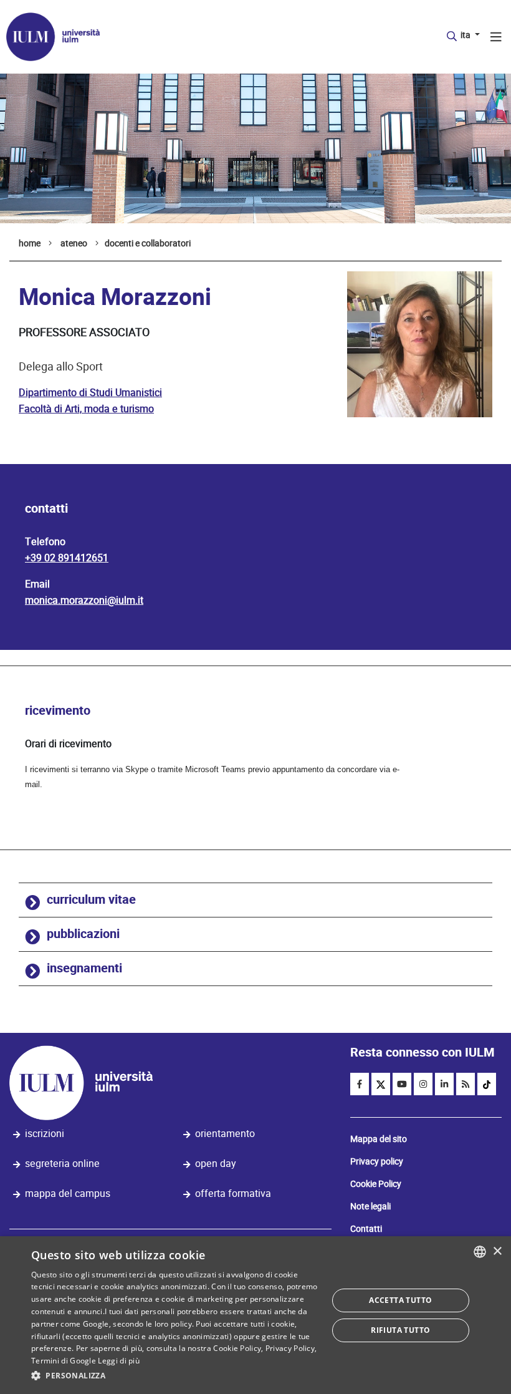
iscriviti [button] (410, 33)
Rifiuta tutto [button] (400, 1330)
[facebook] (359, 1084)
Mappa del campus (67, 1193)
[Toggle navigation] (496, 38)
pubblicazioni (83, 934)
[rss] (465, 1084)
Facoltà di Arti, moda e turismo (86, 409)
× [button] (497, 1251)
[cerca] (452, 36)
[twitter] (380, 1084)
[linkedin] (444, 1084)
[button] (175, 1376)
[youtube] (402, 1084)
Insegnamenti (84, 968)
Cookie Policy (375, 1184)
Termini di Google (63, 1360)
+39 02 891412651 (66, 558)
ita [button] (466, 35)
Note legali (370, 1206)
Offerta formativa (233, 1193)
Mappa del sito (378, 1139)
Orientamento (225, 1133)
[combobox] (480, 1252)
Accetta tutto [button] (400, 1300)
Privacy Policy (290, 1348)
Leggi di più (119, 1360)
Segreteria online (62, 1163)
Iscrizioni (44, 1133)
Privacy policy (376, 1161)
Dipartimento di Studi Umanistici (90, 392)
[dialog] (255, 1315)
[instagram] (423, 1084)
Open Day (215, 1163)
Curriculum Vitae (91, 900)
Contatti (366, 1228)
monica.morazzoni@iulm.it (84, 600)
